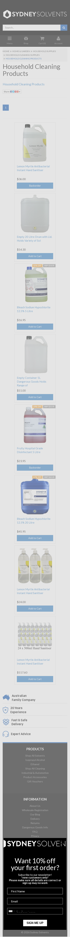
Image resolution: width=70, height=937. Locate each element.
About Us (35, 805)
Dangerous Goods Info (35, 827)
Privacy (35, 835)
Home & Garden (21, 51)
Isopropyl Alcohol (35, 759)
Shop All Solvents (35, 755)
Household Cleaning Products (23, 58)
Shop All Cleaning (35, 768)
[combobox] (31, 28)
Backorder (35, 185)
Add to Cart (35, 256)
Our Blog (35, 814)
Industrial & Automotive (35, 772)
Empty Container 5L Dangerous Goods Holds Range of (31, 381)
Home (6, 51)
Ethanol (35, 764)
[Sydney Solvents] (35, 12)
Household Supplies (44, 51)
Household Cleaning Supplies (22, 55)
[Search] (63, 28)
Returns (35, 823)
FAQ (35, 831)
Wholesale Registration (35, 810)
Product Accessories (35, 777)
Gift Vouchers (35, 781)
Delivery (35, 818)
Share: (7, 91)
